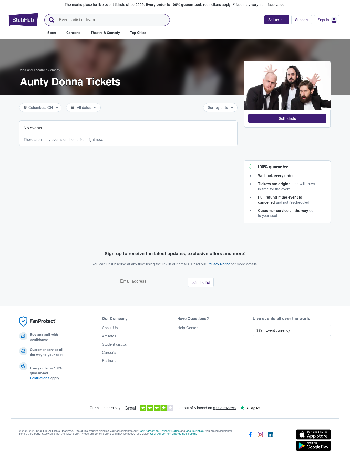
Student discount (116, 344)
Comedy (54, 69)
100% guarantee (273, 167)
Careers (109, 352)
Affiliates (109, 336)
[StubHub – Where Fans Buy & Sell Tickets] (23, 19)
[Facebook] (250, 441)
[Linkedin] (270, 441)
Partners (109, 360)
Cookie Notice (195, 431)
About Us (110, 328)
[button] (287, 118)
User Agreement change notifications (173, 433)
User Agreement (148, 431)
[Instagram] (260, 441)
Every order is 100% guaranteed (188, 4)
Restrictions (39, 377)
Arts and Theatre (32, 69)
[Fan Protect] (37, 321)
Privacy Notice (218, 263)
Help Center (187, 328)
